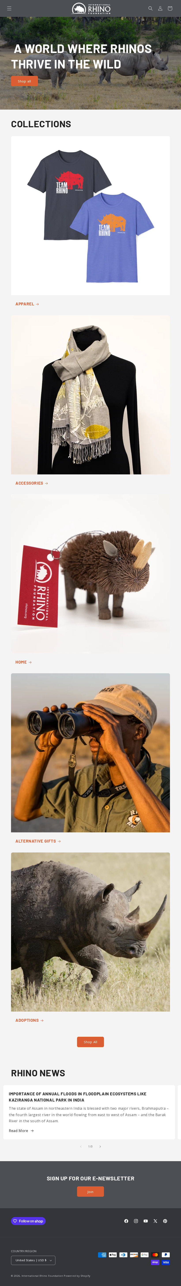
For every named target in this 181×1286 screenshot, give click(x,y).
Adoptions (27, 1020)
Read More (18, 1130)
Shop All (90, 1042)
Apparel (24, 303)
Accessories (29, 482)
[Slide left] (81, 1146)
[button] (9, 8)
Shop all (24, 81)
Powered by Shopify (77, 1275)
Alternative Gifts (35, 840)
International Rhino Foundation (42, 1275)
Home (21, 661)
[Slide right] (100, 1146)
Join (90, 1191)
